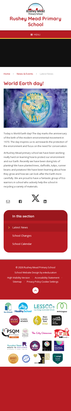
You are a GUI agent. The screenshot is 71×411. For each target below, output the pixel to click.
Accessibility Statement (47, 277)
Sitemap (17, 281)
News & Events (25, 73)
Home (7, 73)
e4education (50, 272)
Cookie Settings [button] (50, 281)
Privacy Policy (34, 281)
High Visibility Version (18, 277)
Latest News (46, 73)
